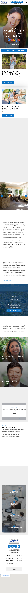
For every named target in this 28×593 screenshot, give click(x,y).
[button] (17, 2)
